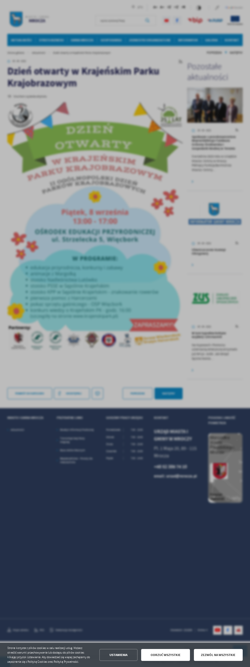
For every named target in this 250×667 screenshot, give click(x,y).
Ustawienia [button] (118, 655)
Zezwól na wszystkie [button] (218, 655)
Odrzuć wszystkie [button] (165, 655)
